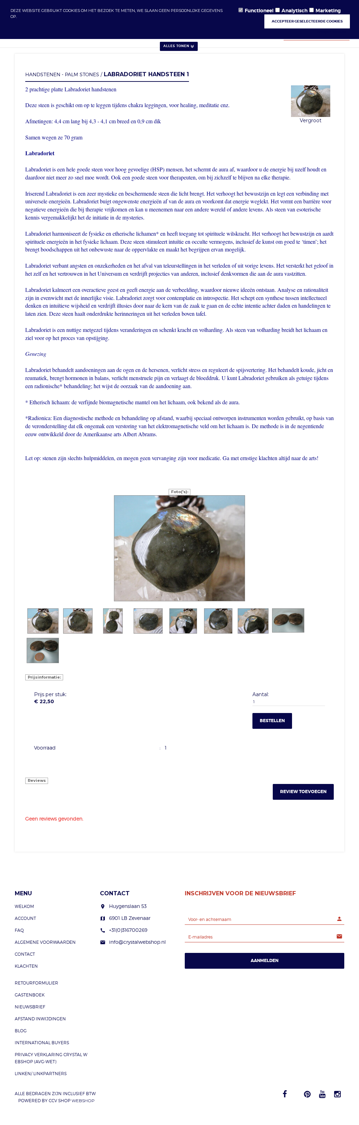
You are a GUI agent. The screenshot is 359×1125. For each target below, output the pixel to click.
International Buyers (42, 1042)
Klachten (26, 966)
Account (25, 918)
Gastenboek (30, 995)
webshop (83, 1100)
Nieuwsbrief (30, 1006)
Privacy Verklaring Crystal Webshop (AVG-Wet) (51, 1058)
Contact (25, 954)
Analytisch (294, 10)
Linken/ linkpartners (41, 1073)
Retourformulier (36, 983)
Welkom (24, 906)
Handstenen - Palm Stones (62, 74)
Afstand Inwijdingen (40, 1018)
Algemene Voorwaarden (45, 942)
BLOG (21, 1030)
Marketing (328, 10)
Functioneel (259, 10)
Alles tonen (176, 46)
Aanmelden (264, 960)
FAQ (19, 930)
